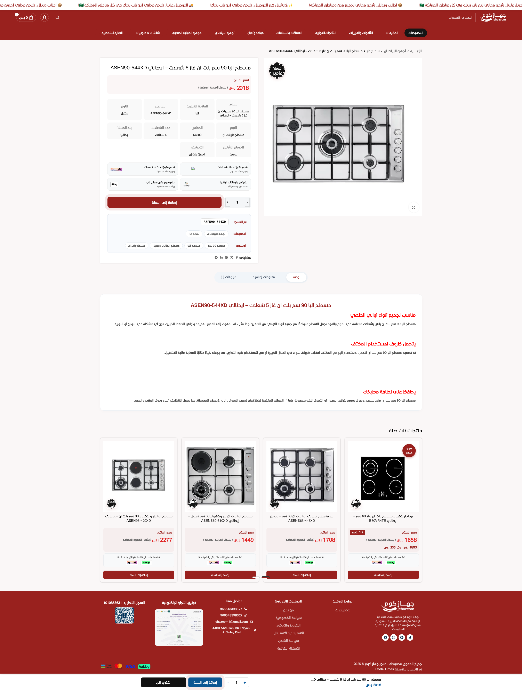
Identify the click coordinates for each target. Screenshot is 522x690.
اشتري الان (163, 682)
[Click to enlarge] (414, 207)
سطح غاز (373, 51)
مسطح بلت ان (136, 245)
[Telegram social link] (216, 257)
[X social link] (231, 257)
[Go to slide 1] (266, 577)
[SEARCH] (57, 17)
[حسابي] (44, 17)
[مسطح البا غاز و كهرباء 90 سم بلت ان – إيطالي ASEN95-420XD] (138, 476)
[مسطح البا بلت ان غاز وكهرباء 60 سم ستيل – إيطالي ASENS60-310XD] (220, 476)
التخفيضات (343, 610)
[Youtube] (385, 637)
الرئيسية (416, 51)
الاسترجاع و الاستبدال (288, 633)
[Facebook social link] (236, 257)
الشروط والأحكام (288, 625)
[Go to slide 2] (255, 577)
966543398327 (231, 609)
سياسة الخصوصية (288, 617)
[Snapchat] (402, 637)
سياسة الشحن (288, 640)
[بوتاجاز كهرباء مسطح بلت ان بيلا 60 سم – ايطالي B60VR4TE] (383, 476)
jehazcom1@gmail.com (231, 621)
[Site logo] (493, 17)
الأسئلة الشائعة (288, 648)
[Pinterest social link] (226, 257)
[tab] (296, 277)
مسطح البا (193, 245)
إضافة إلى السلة (164, 202)
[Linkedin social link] (221, 257)
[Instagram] (393, 637)
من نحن (288, 610)
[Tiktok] (410, 637)
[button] (383, 575)
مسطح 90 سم (216, 245)
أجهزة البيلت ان (395, 51)
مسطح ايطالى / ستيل (166, 245)
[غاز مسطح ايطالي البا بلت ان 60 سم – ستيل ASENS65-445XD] (301, 476)
